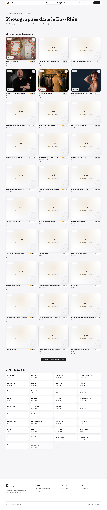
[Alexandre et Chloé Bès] (86, 144)
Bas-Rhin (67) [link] (29, 13)
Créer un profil (63, 491)
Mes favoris (84, 494)
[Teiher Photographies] (53, 80)
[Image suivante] (33, 48)
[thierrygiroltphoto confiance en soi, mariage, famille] (86, 48)
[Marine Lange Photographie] (53, 112)
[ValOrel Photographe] (86, 208)
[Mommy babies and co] (21, 272)
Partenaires (84, 491)
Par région (39, 491)
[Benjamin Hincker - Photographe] (53, 48)
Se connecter (62, 494)
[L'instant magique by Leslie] (86, 176)
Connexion (89, 2)
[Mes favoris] (83, 2)
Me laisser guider (86, 488)
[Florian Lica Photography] (21, 144)
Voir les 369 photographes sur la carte (54, 359)
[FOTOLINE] (86, 272)
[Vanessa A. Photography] (21, 208)
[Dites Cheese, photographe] (53, 208)
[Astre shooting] (53, 240)
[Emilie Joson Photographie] (86, 240)
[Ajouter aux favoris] (33, 39)
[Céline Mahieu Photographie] (21, 240)
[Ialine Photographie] (21, 336)
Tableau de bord (63, 496)
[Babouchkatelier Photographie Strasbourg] (53, 272)
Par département (40, 494)
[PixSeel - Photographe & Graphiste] (53, 304)
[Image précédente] (8, 48)
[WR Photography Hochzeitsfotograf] (86, 304)
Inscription (97, 2)
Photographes (13, 13)
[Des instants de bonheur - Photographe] (21, 304)
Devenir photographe (69, 3)
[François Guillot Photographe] (21, 80)
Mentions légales (86, 496)
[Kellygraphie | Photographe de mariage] (53, 336)
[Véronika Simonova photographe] (53, 176)
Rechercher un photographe (43, 488)
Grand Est (21, 13)
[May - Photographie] (21, 48)
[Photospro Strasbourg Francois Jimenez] (86, 80)
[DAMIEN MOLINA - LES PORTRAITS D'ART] (53, 144)
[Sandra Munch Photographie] (86, 336)
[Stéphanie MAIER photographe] (21, 112)
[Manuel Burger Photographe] (21, 176)
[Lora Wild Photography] (86, 112)
